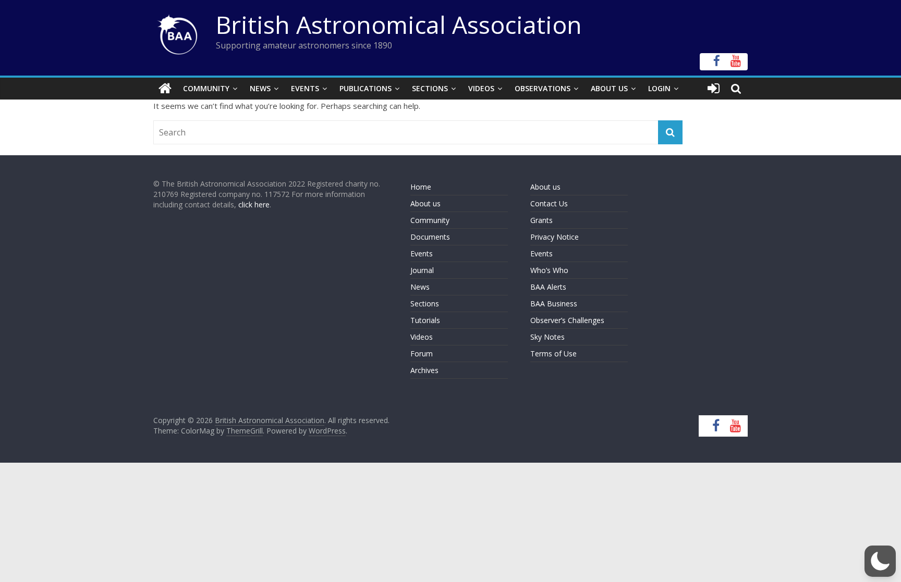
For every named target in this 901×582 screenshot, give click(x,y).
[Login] (713, 89)
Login (659, 88)
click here (254, 204)
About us (425, 203)
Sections (430, 88)
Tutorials (425, 320)
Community (206, 88)
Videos (481, 88)
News (260, 88)
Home (420, 187)
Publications (365, 88)
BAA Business (553, 303)
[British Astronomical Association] (165, 89)
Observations (542, 88)
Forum (421, 353)
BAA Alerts (548, 287)
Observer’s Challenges (567, 320)
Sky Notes (547, 337)
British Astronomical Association (399, 24)
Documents (430, 237)
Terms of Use (553, 353)
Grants (541, 220)
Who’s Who (549, 270)
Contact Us (549, 203)
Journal (422, 270)
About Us (609, 88)
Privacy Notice (554, 237)
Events (305, 88)
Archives (424, 370)
